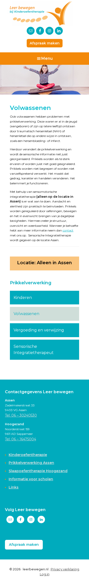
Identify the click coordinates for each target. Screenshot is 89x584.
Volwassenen (26, 313)
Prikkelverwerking (30, 283)
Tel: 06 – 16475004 (20, 439)
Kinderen (23, 297)
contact (68, 230)
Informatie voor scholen (31, 479)
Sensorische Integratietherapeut (34, 349)
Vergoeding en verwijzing (39, 330)
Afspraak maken (45, 43)
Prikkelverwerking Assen (31, 462)
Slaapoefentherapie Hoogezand (38, 471)
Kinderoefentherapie (28, 455)
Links (14, 487)
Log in (44, 574)
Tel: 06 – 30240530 (21, 415)
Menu (47, 58)
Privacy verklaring (65, 569)
